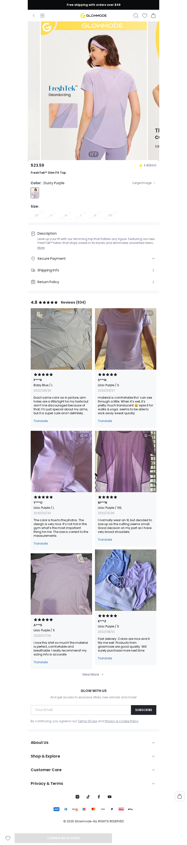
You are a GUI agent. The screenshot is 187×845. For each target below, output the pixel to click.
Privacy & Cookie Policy (122, 721)
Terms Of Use (87, 721)
